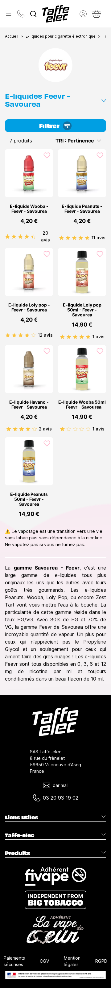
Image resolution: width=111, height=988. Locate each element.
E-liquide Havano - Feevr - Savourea (29, 405)
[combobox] (33, 14)
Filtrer (49, 125)
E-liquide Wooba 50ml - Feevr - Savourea (82, 405)
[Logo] (55, 14)
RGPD (101, 961)
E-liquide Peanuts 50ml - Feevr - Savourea (29, 499)
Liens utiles (21, 817)
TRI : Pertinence (75, 141)
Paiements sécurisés (14, 961)
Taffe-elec (20, 835)
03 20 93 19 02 (60, 798)
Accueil (11, 36)
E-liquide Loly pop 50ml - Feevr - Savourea (82, 310)
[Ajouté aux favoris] (47, 155)
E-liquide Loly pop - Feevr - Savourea (29, 307)
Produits (17, 853)
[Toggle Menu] (8, 14)
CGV (44, 961)
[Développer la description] (103, 99)
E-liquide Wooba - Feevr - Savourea (29, 209)
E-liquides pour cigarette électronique (61, 36)
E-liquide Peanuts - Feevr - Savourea (82, 209)
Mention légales (72, 961)
